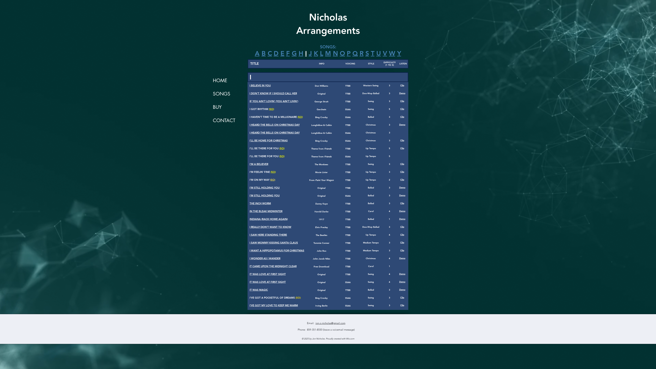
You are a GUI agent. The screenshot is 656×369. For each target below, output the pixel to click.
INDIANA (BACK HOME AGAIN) (269, 219)
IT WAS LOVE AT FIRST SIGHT (268, 274)
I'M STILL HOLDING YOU (265, 187)
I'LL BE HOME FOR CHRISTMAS (269, 140)
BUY (217, 107)
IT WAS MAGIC (259, 289)
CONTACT (224, 120)
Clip (402, 85)
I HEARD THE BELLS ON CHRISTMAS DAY (275, 124)
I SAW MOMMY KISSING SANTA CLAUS (274, 242)
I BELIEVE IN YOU (260, 85)
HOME (220, 80)
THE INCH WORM (260, 203)
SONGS (221, 94)
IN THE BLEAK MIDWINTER (266, 211)
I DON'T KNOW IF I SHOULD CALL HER (273, 93)
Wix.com (350, 338)
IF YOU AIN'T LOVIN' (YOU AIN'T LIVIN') (274, 101)
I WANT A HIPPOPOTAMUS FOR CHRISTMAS (277, 250)
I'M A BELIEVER (259, 164)
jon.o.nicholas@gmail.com (330, 323)
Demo (402, 93)
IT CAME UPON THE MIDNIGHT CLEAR (273, 266)
